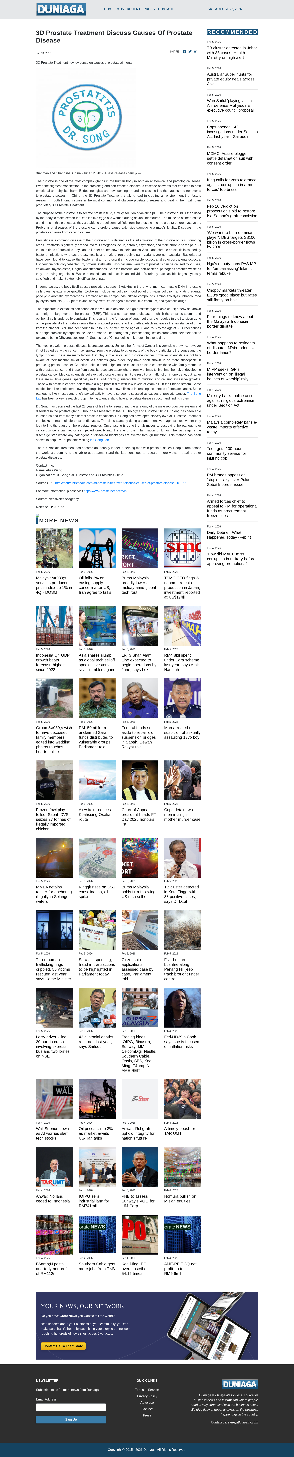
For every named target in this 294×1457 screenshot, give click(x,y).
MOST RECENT (128, 9)
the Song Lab (99, 440)
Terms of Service (147, 1390)
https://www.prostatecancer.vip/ (105, 491)
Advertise (147, 1402)
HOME (109, 9)
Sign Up (71, 1419)
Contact (147, 1409)
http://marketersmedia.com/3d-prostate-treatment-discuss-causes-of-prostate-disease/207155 (120, 483)
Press (147, 1415)
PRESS (149, 9)
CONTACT (166, 9)
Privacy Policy (147, 1396)
